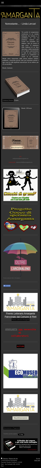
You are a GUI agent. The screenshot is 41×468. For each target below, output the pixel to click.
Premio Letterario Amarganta (20, 319)
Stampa (5, 458)
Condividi (7, 285)
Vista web (37, 460)
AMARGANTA (11, 329)
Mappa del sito (13, 458)
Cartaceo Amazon (8, 100)
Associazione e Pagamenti (12, 428)
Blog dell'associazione (20, 418)
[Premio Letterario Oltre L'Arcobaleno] (20, 257)
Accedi (38, 458)
